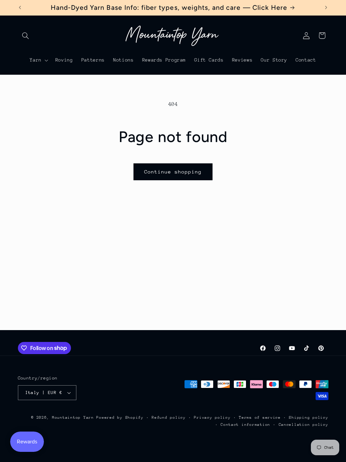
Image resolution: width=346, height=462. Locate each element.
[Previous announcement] (20, 7)
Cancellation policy (303, 424)
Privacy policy (212, 417)
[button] (25, 35)
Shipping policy (308, 417)
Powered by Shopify (119, 417)
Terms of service (260, 417)
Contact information (245, 424)
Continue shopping (173, 172)
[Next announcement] (326, 7)
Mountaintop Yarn (73, 417)
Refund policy (169, 417)
